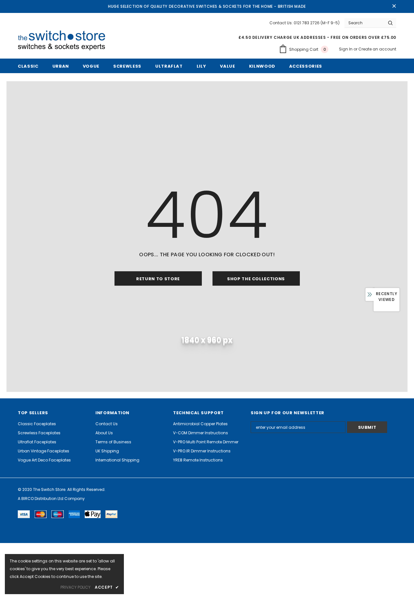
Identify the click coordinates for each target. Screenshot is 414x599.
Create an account (377, 49)
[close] (394, 6)
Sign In (346, 49)
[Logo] (64, 41)
